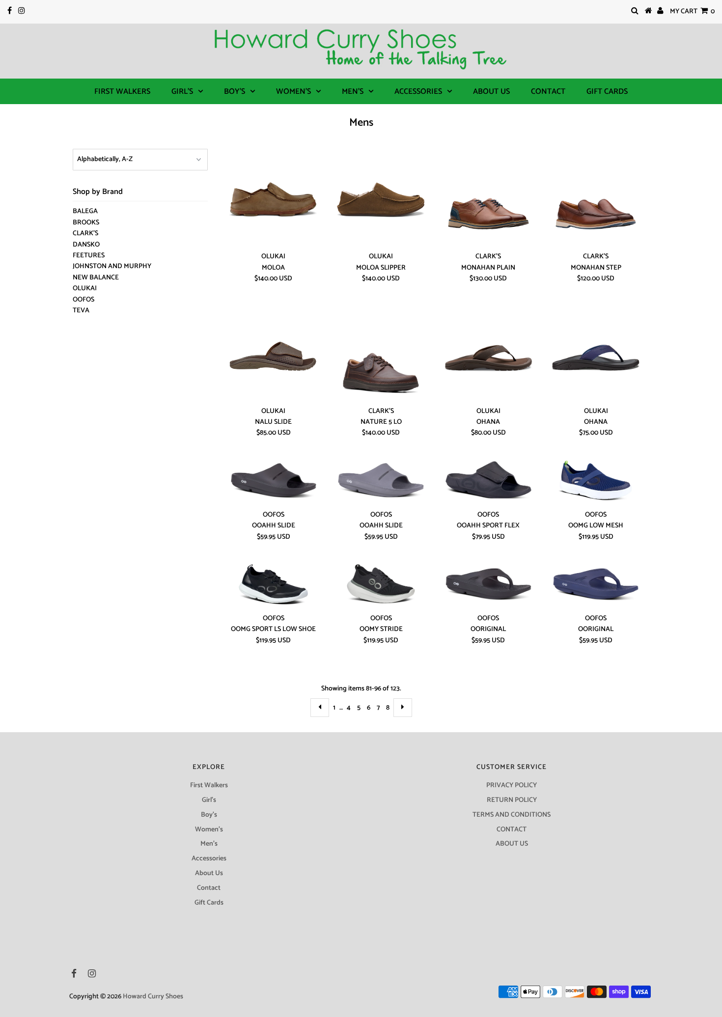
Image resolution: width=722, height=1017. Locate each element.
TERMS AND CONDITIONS (511, 815)
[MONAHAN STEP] (596, 198)
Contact (548, 91)
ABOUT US (512, 844)
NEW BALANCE (96, 277)
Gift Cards (607, 91)
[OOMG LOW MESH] (596, 482)
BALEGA (85, 211)
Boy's (234, 91)
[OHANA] (488, 352)
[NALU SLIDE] (273, 352)
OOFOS (83, 299)
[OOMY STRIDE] (381, 585)
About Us (491, 91)
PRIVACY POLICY (511, 785)
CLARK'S (85, 233)
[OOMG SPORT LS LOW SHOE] (273, 585)
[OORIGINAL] (488, 585)
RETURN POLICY (512, 800)
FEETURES (89, 255)
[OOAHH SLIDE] (273, 482)
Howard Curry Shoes (153, 996)
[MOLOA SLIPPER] (381, 198)
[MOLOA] (273, 198)
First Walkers (122, 91)
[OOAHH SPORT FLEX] (488, 482)
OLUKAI (85, 288)
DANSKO (86, 244)
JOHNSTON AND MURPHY (112, 266)
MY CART (692, 11)
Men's (352, 91)
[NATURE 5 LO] (381, 352)
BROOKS (86, 222)
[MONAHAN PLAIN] (488, 198)
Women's (293, 91)
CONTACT (512, 829)
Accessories (418, 91)
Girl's (182, 91)
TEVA (81, 310)
